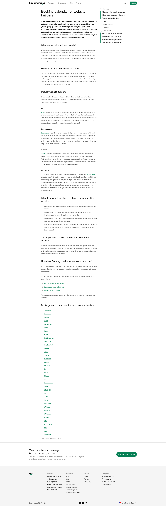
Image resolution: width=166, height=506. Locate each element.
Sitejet (46, 372)
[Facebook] (80, 503)
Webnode (47, 414)
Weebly (43, 153)
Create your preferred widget (54, 287)
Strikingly (47, 390)
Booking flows (52, 482)
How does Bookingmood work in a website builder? (113, 39)
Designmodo (48, 324)
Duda (46, 331)
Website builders (71, 487)
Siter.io (46, 376)
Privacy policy (106, 479)
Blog (71, 3)
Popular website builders (110, 18)
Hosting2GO (48, 345)
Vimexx (46, 400)
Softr (45, 379)
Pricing (78, 3)
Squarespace (45, 133)
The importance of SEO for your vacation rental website (113, 36)
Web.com (47, 403)
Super (46, 393)
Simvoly (47, 369)
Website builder (52, 490)
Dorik (46, 328)
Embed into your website (52, 290)
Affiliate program (71, 490)
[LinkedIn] (86, 503)
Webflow (47, 410)
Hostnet (46, 348)
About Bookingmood (109, 476)
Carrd (46, 321)
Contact (86, 476)
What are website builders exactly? (113, 12)
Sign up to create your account (54, 283)
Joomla (46, 355)
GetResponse (49, 338)
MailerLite (47, 359)
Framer (46, 334)
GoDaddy (47, 341)
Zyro (45, 431)
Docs (67, 479)
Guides (68, 482)
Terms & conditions (108, 482)
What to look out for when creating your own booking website (113, 33)
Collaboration (52, 479)
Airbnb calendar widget (73, 492)
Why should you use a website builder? (113, 15)
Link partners (106, 484)
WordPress (91, 174)
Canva (46, 317)
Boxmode (47, 314)
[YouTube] (83, 503)
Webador (47, 407)
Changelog (87, 482)
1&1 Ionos (47, 310)
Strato (46, 386)
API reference (70, 484)
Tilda (46, 397)
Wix (42, 112)
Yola (45, 428)
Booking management (54, 476)
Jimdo (46, 352)
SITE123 (47, 365)
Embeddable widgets (54, 487)
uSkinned (47, 434)
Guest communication (54, 484)
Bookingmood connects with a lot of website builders (113, 42)
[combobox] (128, 502)
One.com (47, 362)
